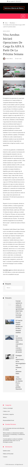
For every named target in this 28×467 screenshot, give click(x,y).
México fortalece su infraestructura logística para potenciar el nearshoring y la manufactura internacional (14, 434)
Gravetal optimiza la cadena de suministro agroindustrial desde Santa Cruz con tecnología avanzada (20, 309)
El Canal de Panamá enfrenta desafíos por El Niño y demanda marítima (19, 326)
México (5, 417)
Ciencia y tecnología (8, 408)
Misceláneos (6, 31)
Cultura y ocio (6, 411)
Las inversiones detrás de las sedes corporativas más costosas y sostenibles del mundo (19, 344)
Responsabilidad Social (8, 420)
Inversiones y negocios (8, 414)
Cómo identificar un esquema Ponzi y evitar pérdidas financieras (19, 383)
